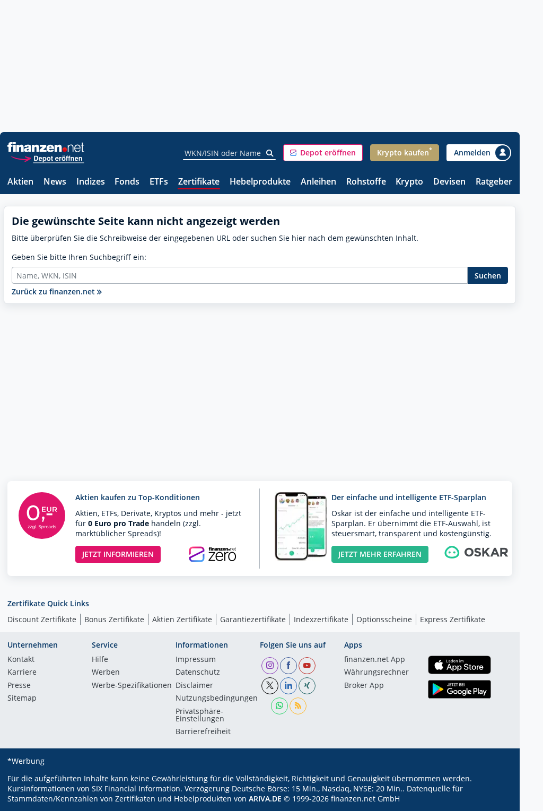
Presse (19, 686)
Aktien (20, 182)
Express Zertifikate (452, 619)
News (54, 182)
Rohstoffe (366, 182)
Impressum (196, 660)
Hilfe (100, 660)
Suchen (488, 276)
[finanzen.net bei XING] (307, 685)
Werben (106, 672)
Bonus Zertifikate (114, 619)
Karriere (22, 672)
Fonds (127, 182)
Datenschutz (198, 672)
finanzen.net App (374, 660)
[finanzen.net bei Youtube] (307, 665)
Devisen (449, 182)
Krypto (409, 182)
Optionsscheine (384, 619)
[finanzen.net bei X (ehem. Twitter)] (269, 685)
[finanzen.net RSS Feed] (298, 705)
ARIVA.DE (265, 798)
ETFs (159, 182)
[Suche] (270, 153)
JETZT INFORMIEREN (118, 554)
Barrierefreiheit (203, 732)
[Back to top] (494, 799)
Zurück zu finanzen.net (54, 291)
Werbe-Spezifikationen (132, 686)
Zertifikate (199, 182)
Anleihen (318, 182)
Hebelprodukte (260, 182)
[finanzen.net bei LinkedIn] (288, 685)
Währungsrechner (376, 672)
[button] (323, 152)
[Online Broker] (47, 157)
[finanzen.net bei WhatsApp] (279, 705)
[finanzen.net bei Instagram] (269, 665)
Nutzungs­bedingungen (217, 698)
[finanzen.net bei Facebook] (288, 665)
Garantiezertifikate (253, 619)
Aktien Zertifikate (182, 619)
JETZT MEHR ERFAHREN (380, 554)
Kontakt (20, 660)
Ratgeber (494, 182)
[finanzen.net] (45, 147)
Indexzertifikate (321, 619)
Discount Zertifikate (41, 619)
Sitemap (22, 698)
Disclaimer (194, 686)
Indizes (90, 182)
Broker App (364, 686)
